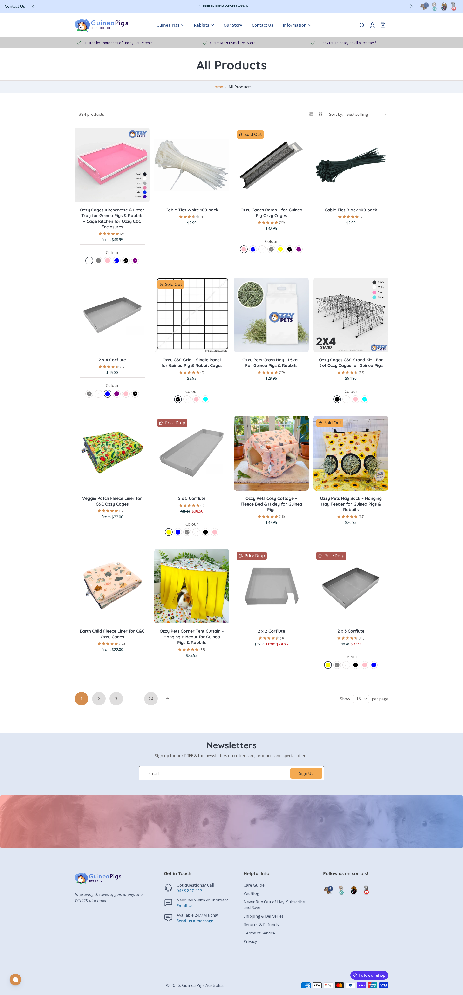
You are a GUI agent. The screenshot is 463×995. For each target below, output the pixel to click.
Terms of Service (259, 933)
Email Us (185, 905)
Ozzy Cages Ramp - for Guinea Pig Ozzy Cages (271, 212)
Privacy (250, 941)
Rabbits (201, 25)
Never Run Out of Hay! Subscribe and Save (274, 904)
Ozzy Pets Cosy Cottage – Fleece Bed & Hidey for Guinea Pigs (271, 503)
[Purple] (135, 260)
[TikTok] (444, 6)
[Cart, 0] (383, 25)
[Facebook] (424, 6)
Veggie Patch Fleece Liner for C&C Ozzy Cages (112, 501)
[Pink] (107, 260)
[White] (89, 260)
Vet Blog (251, 893)
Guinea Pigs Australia (202, 985)
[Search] (361, 25)
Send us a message (195, 920)
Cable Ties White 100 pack (191, 209)
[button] (196, 873)
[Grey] (98, 260)
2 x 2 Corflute (271, 631)
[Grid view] (320, 114)
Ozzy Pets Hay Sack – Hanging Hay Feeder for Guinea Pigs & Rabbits (351, 503)
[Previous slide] (33, 6)
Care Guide (254, 885)
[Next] (167, 698)
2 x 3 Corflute (350, 631)
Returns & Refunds (261, 924)
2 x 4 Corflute (112, 359)
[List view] (311, 114)
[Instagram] (434, 6)
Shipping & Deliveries (264, 916)
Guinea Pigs (168, 25)
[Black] (126, 260)
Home (217, 86)
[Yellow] (280, 249)
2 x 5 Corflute (191, 498)
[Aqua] (205, 399)
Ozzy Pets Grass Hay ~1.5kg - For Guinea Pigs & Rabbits (271, 362)
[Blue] (116, 260)
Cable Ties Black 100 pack (351, 209)
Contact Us (15, 6)
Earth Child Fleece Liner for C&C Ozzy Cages (112, 633)
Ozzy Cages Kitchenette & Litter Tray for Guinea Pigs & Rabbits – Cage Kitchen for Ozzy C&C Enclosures (112, 218)
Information (294, 25)
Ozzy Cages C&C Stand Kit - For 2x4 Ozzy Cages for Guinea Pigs (351, 362)
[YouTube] (453, 6)
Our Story (233, 25)
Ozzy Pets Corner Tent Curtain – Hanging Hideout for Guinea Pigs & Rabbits (192, 636)
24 (151, 699)
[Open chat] (15, 979)
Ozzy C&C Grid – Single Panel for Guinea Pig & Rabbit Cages (191, 362)
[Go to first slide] (411, 6)
